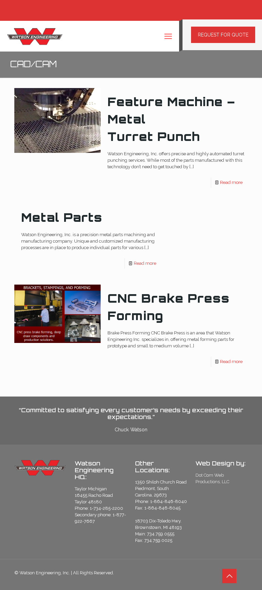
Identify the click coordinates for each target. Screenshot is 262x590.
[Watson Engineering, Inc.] (35, 36)
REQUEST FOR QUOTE (223, 35)
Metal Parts (61, 217)
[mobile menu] (168, 36)
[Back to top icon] (229, 576)
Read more (231, 182)
